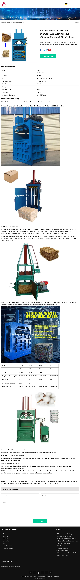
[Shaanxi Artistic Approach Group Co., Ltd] (4, 4)
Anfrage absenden (48, 56)
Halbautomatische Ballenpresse (66, 538)
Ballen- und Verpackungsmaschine (67, 541)
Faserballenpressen (62, 555)
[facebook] (30, 572)
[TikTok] (46, 572)
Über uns (5, 536)
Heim (3, 22)
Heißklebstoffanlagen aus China (10, 566)
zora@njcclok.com (41, 578)
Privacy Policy (55, 576)
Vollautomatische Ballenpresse (66, 534)
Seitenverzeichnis (8, 548)
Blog (4, 543)
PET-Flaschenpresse (63, 546)
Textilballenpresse (62, 548)
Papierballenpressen (63, 550)
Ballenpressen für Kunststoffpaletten (68, 553)
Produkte (8, 22)
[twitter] (34, 572)
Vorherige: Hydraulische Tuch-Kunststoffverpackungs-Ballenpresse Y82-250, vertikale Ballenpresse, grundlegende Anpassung (39, 481)
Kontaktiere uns (7, 546)
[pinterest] (38, 572)
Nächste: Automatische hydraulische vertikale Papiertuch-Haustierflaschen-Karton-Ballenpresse (30, 483)
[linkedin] (42, 572)
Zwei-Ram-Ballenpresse (64, 536)
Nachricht (6, 541)
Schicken (40, 521)
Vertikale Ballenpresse (18, 22)
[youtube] (50, 572)
